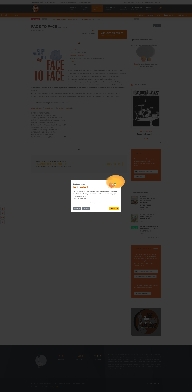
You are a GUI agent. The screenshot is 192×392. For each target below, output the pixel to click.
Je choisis (86, 208)
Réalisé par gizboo (96, 203)
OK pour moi (114, 208)
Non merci (77, 208)
